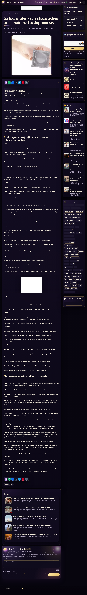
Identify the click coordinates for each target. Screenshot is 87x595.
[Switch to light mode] (80, 2)
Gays (73, 223)
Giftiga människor (69, 226)
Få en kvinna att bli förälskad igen (73, 214)
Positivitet (67, 276)
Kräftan (66, 257)
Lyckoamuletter (68, 267)
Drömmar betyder (75, 208)
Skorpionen (78, 279)
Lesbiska (72, 263)
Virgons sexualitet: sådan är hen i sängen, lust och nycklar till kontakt (32, 507)
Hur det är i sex (68, 245)
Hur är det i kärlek (69, 236)
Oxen (72, 273)
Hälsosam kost (68, 229)
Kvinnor (66, 260)
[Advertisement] (31, 8)
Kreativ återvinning (75, 257)
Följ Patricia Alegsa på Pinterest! (12, 100)
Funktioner (67, 223)
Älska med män (79, 205)
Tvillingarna (67, 285)
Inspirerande (68, 251)
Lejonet (66, 263)
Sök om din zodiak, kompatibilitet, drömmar (73, 303)
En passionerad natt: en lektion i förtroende (18, 96)
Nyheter (67, 273)
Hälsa (77, 226)
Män (75, 267)
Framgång (78, 220)
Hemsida (6, 13)
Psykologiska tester (76, 276)
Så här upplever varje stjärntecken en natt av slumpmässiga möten (24, 93)
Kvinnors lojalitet (75, 260)
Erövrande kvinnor (69, 211)
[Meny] (83, 2)
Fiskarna (72, 220)
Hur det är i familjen (69, 242)
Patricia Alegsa (13, 32)
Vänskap (67, 288)
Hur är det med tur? (69, 239)
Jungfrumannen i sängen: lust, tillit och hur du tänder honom (29, 516)
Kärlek (66, 254)
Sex (12, 484)
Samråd (5, 559)
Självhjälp (71, 279)
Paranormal (78, 273)
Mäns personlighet (77, 270)
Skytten (66, 282)
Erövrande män (79, 211)
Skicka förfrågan (54, 574)
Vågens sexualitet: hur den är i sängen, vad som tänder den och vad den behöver (35, 534)
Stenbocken (73, 282)
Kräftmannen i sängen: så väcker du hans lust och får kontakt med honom (33, 498)
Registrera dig (74, 48)
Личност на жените (69, 291)
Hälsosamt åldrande (69, 232)
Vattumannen (74, 288)
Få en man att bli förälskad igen (72, 217)
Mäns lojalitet (68, 270)
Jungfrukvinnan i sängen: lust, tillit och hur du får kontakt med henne (32, 525)
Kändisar (81, 251)
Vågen (80, 285)
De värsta (67, 208)
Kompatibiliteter (74, 254)
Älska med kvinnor (69, 205)
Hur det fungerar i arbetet (71, 248)
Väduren (74, 285)
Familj (66, 220)
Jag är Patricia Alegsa (72, 7)
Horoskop (11, 13)
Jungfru (74, 251)
